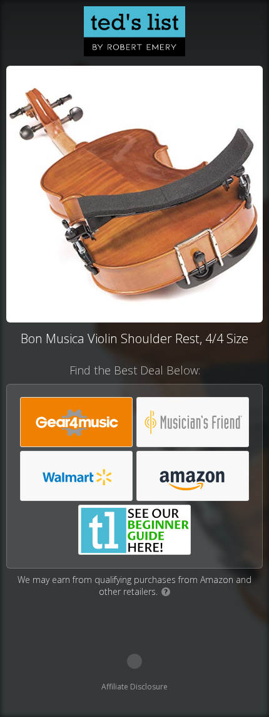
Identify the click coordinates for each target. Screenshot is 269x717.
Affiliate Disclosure (134, 686)
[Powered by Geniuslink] (134, 661)
